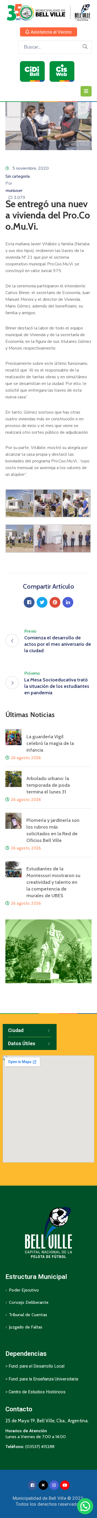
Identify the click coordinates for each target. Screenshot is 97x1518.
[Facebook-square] (32, 1485)
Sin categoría (17, 176)
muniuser (13, 191)
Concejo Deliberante (28, 1302)
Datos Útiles (21, 1043)
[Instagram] (54, 1485)
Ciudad (15, 1030)
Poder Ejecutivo (24, 1290)
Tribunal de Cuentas (28, 1314)
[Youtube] (65, 1485)
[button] (48, 31)
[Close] (43, 1485)
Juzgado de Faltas (25, 1327)
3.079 (19, 198)
